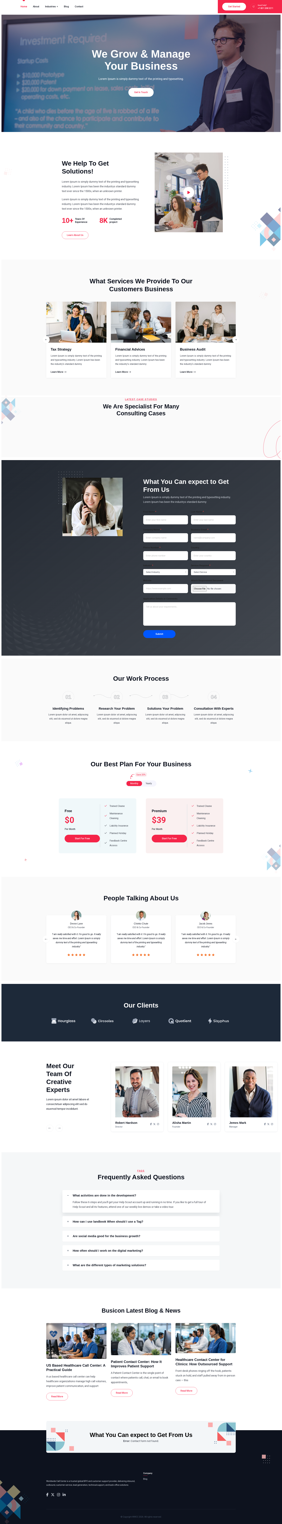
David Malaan (238, 1122)
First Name (149, 511)
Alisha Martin (124, 1122)
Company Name (152, 529)
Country (195, 547)
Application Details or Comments (160, 598)
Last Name (197, 511)
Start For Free (82, 838)
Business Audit (128, 349)
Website (147, 580)
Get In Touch (141, 92)
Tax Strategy (190, 349)
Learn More (57, 372)
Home (24, 6)
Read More (57, 1396)
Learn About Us (75, 235)
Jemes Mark (180, 1122)
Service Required (200, 565)
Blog (66, 6)
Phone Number (152, 547)
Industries (50, 6)
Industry (148, 565)
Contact (79, 6)
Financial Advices (65, 349)
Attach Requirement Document (207, 580)
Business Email (199, 529)
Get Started (234, 6)
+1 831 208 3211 (265, 8)
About (36, 6)
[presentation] (46, 339)
